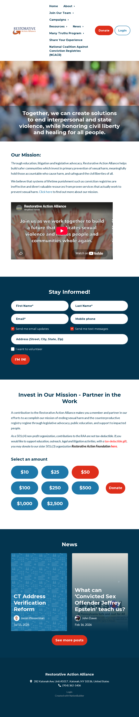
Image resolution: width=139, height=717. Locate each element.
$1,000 (24, 503)
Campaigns (58, 19)
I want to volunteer (29, 349)
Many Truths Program (65, 33)
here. (114, 446)
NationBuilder (77, 695)
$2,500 (55, 503)
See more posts (69, 640)
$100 (24, 488)
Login (122, 30)
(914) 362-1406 (71, 685)
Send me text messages (91, 328)
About (68, 6)
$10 (25, 472)
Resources (57, 26)
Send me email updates (32, 328)
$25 (55, 472)
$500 (85, 488)
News (77, 26)
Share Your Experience (66, 40)
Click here (45, 192)
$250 (55, 488)
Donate (104, 30)
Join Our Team (60, 13)
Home (53, 6)
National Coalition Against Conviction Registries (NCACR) (68, 51)
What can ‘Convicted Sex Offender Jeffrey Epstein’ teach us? (100, 599)
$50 (85, 472)
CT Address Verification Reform (30, 602)
